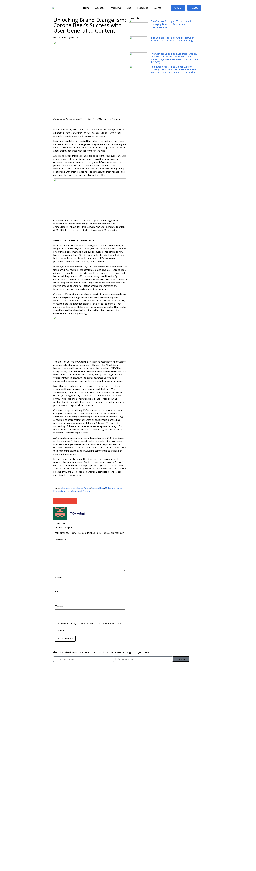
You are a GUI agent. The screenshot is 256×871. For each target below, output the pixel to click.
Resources (142, 7)
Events (157, 7)
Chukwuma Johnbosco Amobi (75, 487)
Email (58, 591)
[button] (56, 501)
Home (86, 7)
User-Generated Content (78, 491)
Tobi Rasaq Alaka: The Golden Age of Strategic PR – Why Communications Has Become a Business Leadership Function (173, 69)
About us (100, 7)
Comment (60, 539)
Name (58, 577)
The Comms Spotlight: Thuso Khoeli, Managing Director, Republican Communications (170, 24)
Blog (129, 7)
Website (59, 605)
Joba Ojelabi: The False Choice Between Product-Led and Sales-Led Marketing (172, 39)
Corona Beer (97, 487)
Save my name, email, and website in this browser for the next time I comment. (89, 627)
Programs (115, 7)
